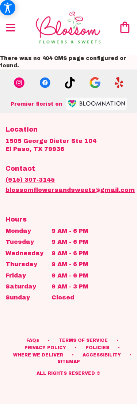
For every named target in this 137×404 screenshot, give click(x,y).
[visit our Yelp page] (119, 82)
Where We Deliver (38, 355)
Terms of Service (83, 340)
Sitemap (68, 361)
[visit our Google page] (95, 82)
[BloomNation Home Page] (96, 104)
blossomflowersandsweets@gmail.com (70, 190)
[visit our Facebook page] (45, 82)
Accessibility (102, 355)
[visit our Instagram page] (19, 82)
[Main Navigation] (10, 28)
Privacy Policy (45, 347)
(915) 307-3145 (30, 180)
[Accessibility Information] (7, 7)
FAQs (32, 340)
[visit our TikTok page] (70, 82)
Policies (97, 347)
